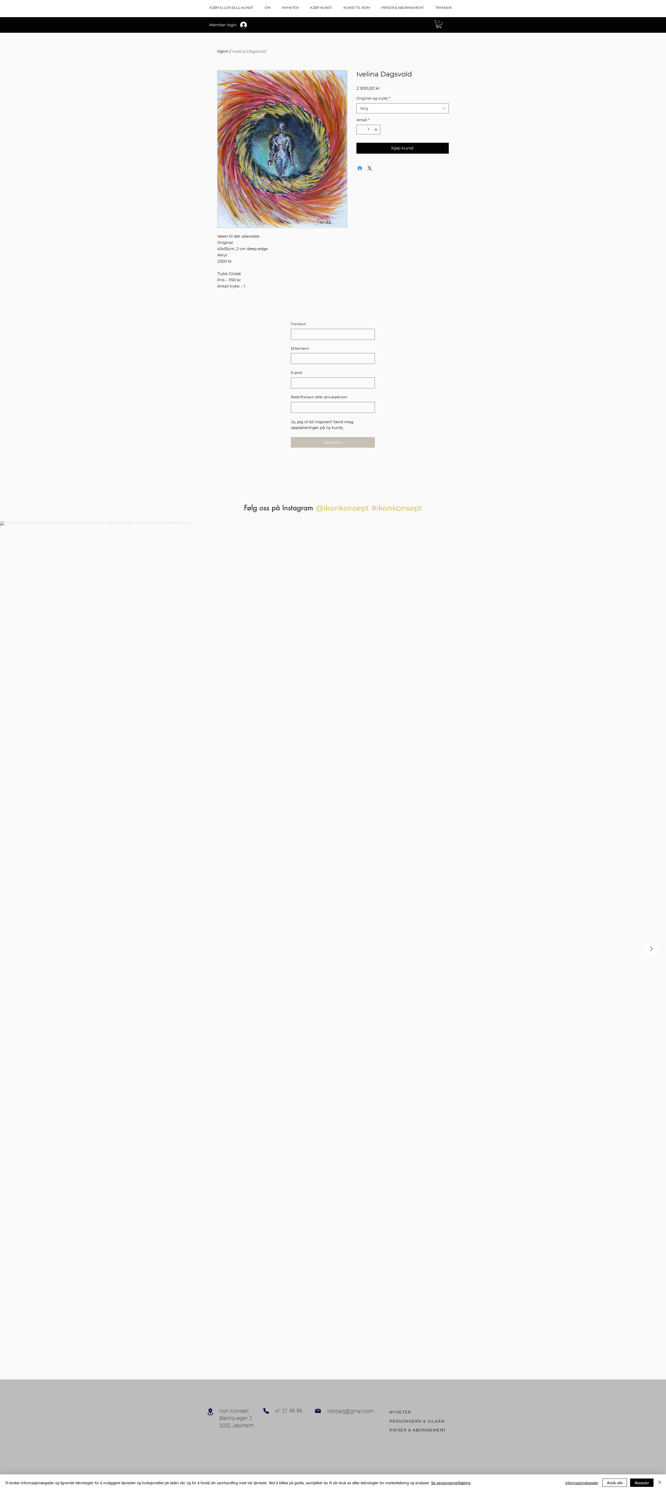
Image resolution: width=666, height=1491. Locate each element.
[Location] (210, 1412)
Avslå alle (615, 1482)
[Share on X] (370, 168)
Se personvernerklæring (451, 1482)
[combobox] (402, 108)
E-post (297, 372)
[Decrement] (360, 129)
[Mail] (318, 1411)
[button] (439, 24)
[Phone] (266, 1411)
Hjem (223, 51)
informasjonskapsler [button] (581, 1482)
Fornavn (298, 324)
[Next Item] (651, 948)
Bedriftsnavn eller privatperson (319, 397)
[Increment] (376, 129)
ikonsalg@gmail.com (350, 1411)
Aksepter (642, 1482)
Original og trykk (373, 98)
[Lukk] (660, 1483)
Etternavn (300, 348)
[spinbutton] (368, 129)
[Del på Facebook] (360, 168)
